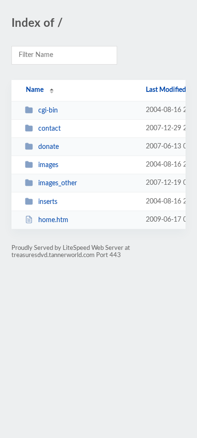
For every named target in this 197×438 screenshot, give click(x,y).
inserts (47, 202)
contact (49, 128)
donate (48, 147)
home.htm (53, 220)
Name (35, 90)
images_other (57, 183)
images (48, 165)
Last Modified (166, 90)
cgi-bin (48, 110)
